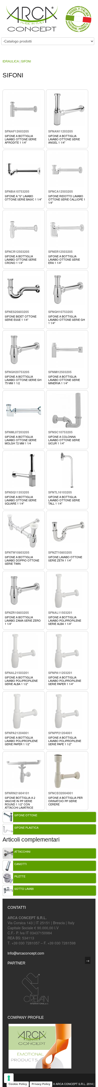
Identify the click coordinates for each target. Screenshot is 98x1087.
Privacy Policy (41, 1084)
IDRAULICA (11, 61)
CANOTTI (20, 864)
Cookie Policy (18, 1084)
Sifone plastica (26, 827)
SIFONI (26, 61)
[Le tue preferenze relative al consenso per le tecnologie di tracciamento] (9, 1078)
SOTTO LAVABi (24, 889)
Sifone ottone (25, 815)
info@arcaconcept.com (26, 953)
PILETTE (19, 876)
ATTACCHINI (22, 851)
